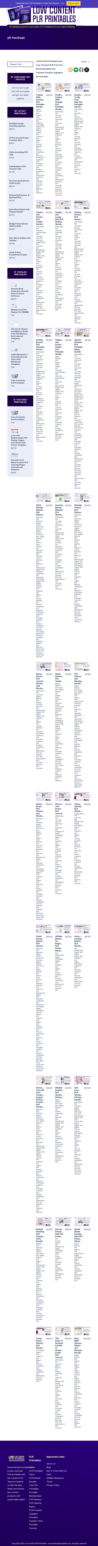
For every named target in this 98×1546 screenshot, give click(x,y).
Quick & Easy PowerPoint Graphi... (18, 253)
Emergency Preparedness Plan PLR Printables (61, 1233)
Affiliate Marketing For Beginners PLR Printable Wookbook (60, 943)
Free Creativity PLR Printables (18, 381)
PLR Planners (39, 155)
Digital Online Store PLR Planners (39, 526)
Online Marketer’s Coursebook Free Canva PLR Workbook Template (19, 359)
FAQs (48, 1474)
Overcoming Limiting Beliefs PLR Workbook (80, 941)
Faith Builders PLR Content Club (17, 167)
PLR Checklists (78, 562)
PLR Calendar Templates (40, 571)
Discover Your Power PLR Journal (59, 809)
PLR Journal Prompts (58, 148)
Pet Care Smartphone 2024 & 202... (19, 182)
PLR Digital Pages (40, 126)
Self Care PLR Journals (58, 193)
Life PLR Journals (39, 239)
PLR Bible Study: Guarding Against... (18, 124)
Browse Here (73, 3)
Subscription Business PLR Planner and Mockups (42, 810)
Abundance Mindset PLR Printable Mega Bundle (79, 346)
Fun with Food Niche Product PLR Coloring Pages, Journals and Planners (19, 465)
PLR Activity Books (77, 117)
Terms (49, 1481)
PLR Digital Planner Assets (40, 129)
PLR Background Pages (59, 127)
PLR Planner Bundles (39, 144)
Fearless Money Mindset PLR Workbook (60, 510)
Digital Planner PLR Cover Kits (40, 534)
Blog (48, 1467)
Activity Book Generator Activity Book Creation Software (19, 292)
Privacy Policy (52, 1485)
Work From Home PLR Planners (40, 651)
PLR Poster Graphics (40, 159)
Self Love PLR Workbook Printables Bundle (79, 1094)
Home (32, 1467)
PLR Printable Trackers (39, 164)
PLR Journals (58, 153)
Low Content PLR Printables (35, 1543)
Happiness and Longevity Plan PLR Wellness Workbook (60, 218)
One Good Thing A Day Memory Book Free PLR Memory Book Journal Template (19, 334)
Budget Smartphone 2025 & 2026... (18, 225)
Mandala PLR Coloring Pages (77, 380)
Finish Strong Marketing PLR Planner (41, 941)
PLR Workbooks (40, 174)
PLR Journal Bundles (58, 143)
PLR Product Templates (40, 169)
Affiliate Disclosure (55, 1478)
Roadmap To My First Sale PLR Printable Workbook (79, 101)
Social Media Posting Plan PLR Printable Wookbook (79, 1235)
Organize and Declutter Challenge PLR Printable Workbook (60, 347)
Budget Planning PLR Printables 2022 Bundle (41, 1235)
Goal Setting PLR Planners (78, 701)
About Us (50, 1464)
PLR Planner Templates (40, 150)
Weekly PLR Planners (78, 782)
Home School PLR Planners (59, 707)
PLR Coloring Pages (78, 405)
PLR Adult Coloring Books (78, 393)
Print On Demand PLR (39, 185)
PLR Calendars (40, 576)
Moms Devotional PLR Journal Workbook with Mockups (41, 681)
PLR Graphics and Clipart (78, 420)
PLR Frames (78, 256)
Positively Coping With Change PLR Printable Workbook (60, 102)
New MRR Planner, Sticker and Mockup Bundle (78, 1345)
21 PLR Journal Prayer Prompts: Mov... (19, 139)
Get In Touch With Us (56, 1471)
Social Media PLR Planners (40, 633)
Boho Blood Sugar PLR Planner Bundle (19, 210)
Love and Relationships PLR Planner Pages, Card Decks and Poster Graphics (19, 440)
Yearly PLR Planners (40, 656)
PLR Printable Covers (58, 162)
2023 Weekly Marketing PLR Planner (41, 510)
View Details (44, 85)
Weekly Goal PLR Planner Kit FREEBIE (20, 311)
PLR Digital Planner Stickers (78, 413)
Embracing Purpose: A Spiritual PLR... (19, 196)
